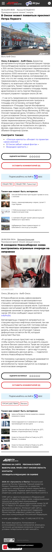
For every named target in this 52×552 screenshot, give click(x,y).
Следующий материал (25, 545)
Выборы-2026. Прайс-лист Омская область (24, 468)
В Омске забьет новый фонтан (21, 144)
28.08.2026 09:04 (8, 239)
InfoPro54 (6, 315)
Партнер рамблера (23, 540)
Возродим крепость (16, 147)
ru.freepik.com (7, 289)
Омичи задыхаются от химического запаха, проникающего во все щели (28, 423)
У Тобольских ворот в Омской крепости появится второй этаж (27, 211)
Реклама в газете (31, 464)
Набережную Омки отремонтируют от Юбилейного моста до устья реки (26, 226)
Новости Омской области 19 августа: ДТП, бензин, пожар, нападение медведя (27, 446)
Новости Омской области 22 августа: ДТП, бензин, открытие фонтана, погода (28, 430)
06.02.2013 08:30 (8, 10)
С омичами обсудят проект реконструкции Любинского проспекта (28, 219)
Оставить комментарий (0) (26, 166)
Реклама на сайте (11, 464)
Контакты (7, 471)
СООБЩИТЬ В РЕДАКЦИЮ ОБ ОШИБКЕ (20, 474)
